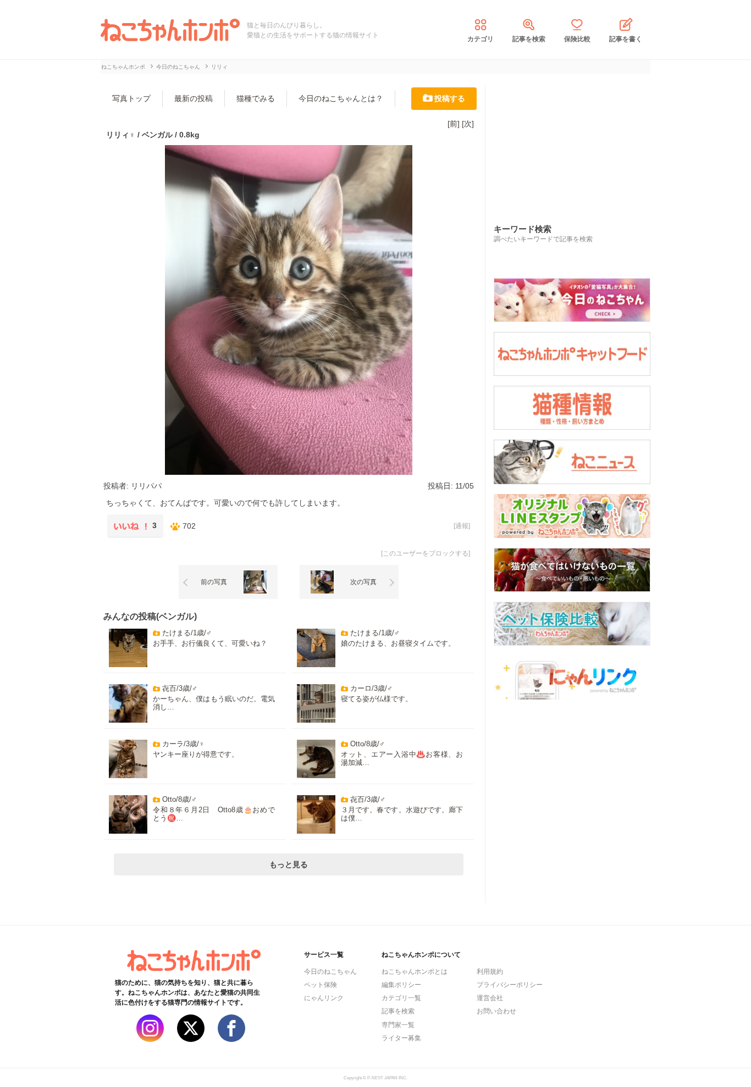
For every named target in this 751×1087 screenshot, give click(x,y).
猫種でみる (255, 98)
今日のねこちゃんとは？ (341, 98)
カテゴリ (480, 39)
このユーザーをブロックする (425, 553)
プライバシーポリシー (510, 985)
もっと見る (288, 864)
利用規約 (490, 971)
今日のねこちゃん (330, 971)
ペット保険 (320, 985)
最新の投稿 (193, 98)
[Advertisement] (576, 142)
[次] (468, 123)
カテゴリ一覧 (401, 998)
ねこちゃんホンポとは (415, 971)
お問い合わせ (496, 1011)
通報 (461, 526)
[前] (454, 123)
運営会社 (490, 998)
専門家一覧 (398, 1025)
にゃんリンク (324, 998)
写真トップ (131, 98)
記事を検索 (528, 39)
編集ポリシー (401, 985)
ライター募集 (401, 1038)
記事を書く (625, 39)
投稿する (449, 98)
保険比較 (577, 39)
